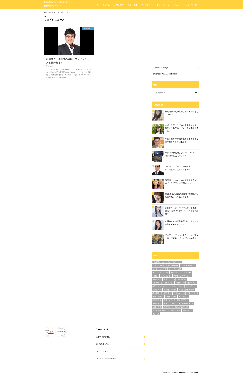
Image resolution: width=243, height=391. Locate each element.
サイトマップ (191, 5)
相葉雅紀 (157, 300)
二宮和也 (186, 272)
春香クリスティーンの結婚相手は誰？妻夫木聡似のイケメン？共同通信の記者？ (181, 210)
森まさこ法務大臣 (186, 290)
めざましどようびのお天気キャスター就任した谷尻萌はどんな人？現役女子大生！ (181, 128)
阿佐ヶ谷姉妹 (181, 307)
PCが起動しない (159, 262)
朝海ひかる (177, 286)
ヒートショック (159, 269)
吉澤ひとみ (165, 276)
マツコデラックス (160, 272)
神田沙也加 (182, 300)
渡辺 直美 (183, 297)
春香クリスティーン (161, 286)
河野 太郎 (157, 297)
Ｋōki (155, 314)
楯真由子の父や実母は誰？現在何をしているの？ (181, 113)
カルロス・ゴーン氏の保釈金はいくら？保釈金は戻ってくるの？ (180, 168)
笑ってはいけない (172, 303)
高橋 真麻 (176, 310)
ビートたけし (175, 269)
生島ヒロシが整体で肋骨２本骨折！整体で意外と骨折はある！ (181, 140)
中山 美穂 (175, 272)
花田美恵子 (187, 303)
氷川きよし (179, 293)
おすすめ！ (175, 262)
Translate (172, 74)
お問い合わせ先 (103, 336)
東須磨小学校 (170, 290)
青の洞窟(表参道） (160, 310)
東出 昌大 (190, 286)
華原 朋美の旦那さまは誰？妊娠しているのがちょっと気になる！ (182, 195)
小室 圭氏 (181, 279)
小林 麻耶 (157, 283)
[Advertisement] (175, 35)
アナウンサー (146, 5)
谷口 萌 (157, 307)
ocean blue (52, 6)
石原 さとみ (169, 300)
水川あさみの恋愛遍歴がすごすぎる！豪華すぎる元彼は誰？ (181, 223)
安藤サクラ (169, 279)
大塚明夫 (157, 279)
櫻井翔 (168, 293)
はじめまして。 (103, 344)
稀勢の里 (157, 303)
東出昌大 (157, 290)
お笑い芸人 (118, 5)
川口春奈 (180, 283)
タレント (177, 5)
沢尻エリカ (192, 293)
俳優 (155, 276)
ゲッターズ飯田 (188, 265)
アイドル (106, 5)
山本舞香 (168, 283)
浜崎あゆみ (171, 297)
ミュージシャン (163, 5)
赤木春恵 (168, 307)
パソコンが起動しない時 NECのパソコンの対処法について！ (181, 154)
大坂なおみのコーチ (182, 276)
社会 (96, 5)
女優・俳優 (132, 5)
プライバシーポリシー (106, 358)
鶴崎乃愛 (187, 310)
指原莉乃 (191, 283)
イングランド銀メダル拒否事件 (165, 265)
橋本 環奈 (157, 293)
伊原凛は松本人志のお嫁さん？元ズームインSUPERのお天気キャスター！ (181, 181)
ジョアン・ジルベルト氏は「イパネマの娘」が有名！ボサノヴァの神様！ (181, 236)
